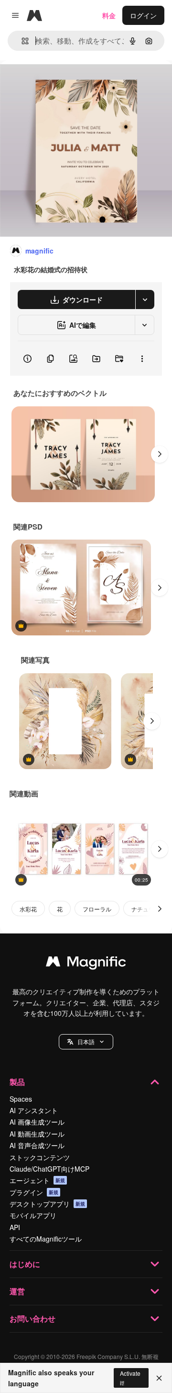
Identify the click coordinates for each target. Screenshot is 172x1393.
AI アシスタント (34, 1110)
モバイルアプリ (33, 1215)
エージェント (37, 1180)
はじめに (25, 1263)
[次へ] (159, 454)
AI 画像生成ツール (37, 1122)
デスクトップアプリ (47, 1204)
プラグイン (34, 1192)
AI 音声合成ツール (37, 1145)
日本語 (86, 1041)
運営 (17, 1291)
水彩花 (28, 909)
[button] (86, 1041)
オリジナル (66, 82)
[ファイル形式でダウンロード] (144, 299)
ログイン (143, 15)
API (15, 1227)
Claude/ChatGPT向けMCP (49, 1169)
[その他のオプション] (141, 358)
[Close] (159, 1378)
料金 (109, 15)
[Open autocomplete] (21, 41)
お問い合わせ (32, 1318)
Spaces (21, 1099)
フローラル (97, 909)
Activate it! (130, 1377)
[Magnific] (86, 963)
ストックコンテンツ (40, 1157)
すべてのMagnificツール (46, 1238)
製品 (17, 1081)
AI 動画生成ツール (37, 1134)
